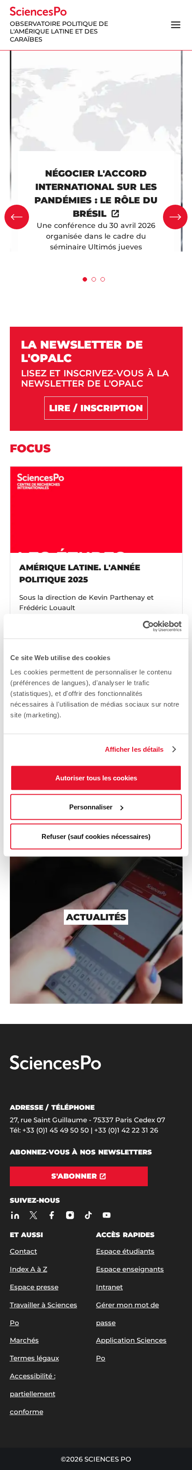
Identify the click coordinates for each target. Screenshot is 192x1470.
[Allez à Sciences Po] (55, 1067)
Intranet (109, 1287)
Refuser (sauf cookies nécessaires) (96, 836)
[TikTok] (88, 1215)
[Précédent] (16, 217)
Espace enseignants (130, 1269)
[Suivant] (175, 217)
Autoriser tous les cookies (96, 777)
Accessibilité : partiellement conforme (32, 1394)
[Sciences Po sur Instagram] (70, 1215)
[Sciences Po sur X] (33, 1215)
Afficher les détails (134, 749)
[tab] (85, 279)
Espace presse (34, 1287)
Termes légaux (34, 1358)
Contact (23, 1251)
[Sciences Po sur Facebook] (52, 1215)
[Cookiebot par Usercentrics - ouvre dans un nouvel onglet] (143, 626)
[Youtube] (107, 1215)
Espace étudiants (125, 1251)
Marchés (24, 1340)
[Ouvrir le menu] (176, 25)
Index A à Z (28, 1269)
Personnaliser (91, 807)
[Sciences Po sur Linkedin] (15, 1215)
